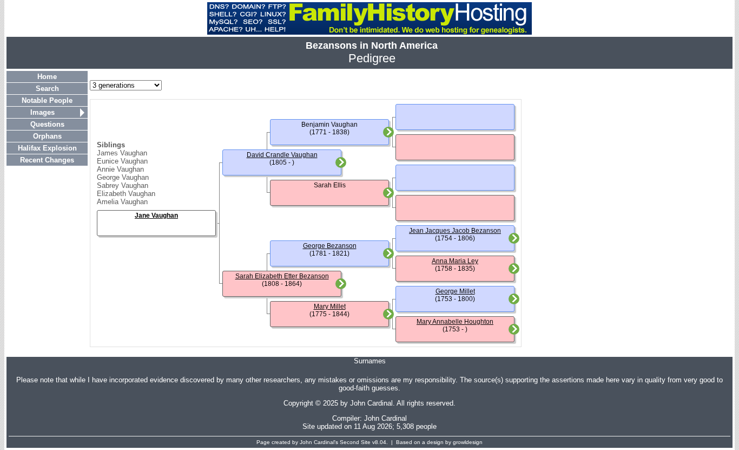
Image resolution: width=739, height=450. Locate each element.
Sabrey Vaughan (122, 185)
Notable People (47, 100)
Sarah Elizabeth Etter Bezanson (282, 276)
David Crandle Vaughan (282, 155)
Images (42, 112)
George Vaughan (123, 177)
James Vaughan (122, 153)
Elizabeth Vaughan (126, 194)
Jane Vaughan (156, 215)
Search (47, 88)
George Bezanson (330, 246)
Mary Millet (330, 306)
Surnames (370, 361)
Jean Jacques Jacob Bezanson (455, 230)
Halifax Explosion (47, 148)
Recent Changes (47, 160)
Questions (47, 124)
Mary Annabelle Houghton (455, 321)
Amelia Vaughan (122, 202)
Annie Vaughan (120, 169)
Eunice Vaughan (122, 161)
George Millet (455, 291)
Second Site (355, 442)
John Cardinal (385, 418)
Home (47, 77)
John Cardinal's (319, 442)
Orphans (47, 136)
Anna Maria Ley (455, 261)
